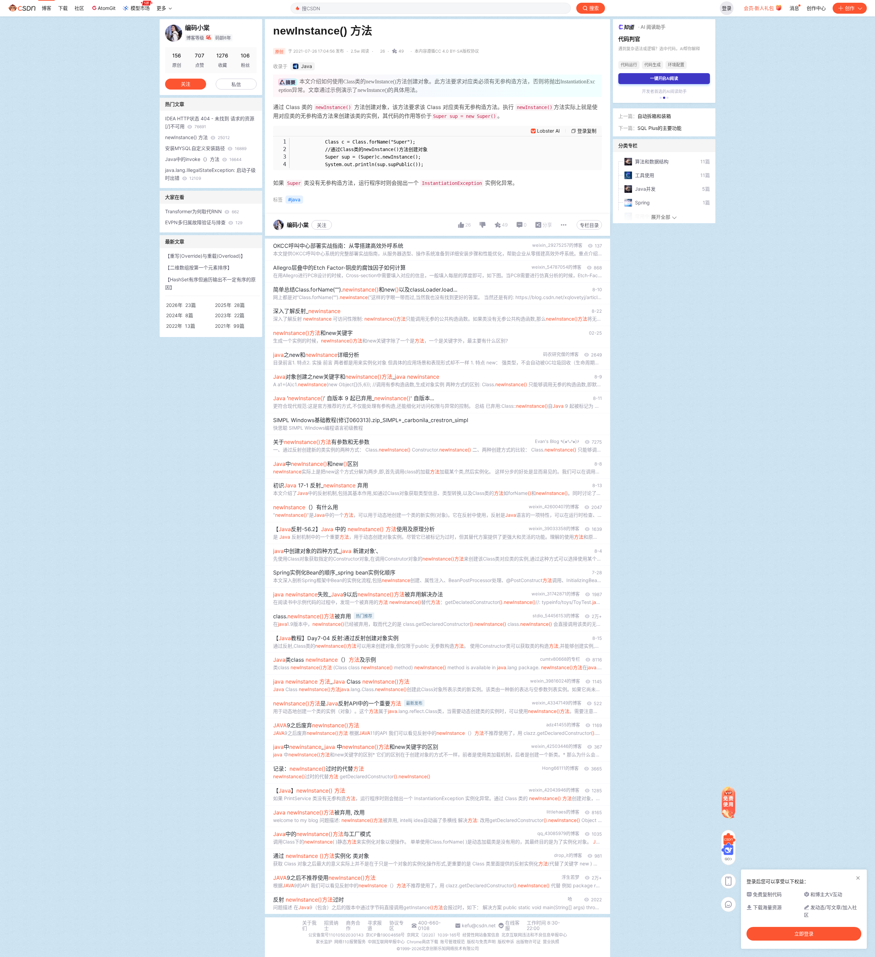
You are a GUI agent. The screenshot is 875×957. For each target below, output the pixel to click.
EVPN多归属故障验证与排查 (203, 222)
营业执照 (551, 941)
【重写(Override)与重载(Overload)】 (205, 256)
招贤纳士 (331, 925)
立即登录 (803, 933)
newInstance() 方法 (197, 137)
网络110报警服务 (350, 941)
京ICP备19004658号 (385, 935)
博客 (46, 8)
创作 (849, 8)
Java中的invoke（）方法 (203, 159)
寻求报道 (374, 925)
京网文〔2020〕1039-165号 (433, 935)
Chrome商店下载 (422, 941)
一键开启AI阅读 (664, 78)
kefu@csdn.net (479, 925)
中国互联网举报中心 (386, 941)
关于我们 (309, 925)
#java (294, 199)
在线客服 (512, 925)
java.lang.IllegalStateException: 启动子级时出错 (210, 174)
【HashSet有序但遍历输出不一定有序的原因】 (210, 283)
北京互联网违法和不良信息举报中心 (534, 935)
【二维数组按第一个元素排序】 (198, 267)
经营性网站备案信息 (480, 935)
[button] (661, 98)
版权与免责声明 (481, 941)
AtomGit (107, 8)
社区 (79, 8)
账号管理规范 (452, 941)
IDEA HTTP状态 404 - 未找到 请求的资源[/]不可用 (209, 122)
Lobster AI (548, 131)
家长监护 (324, 941)
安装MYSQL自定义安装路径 (205, 148)
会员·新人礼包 (759, 8)
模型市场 (140, 8)
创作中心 (816, 8)
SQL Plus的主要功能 (659, 128)
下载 (63, 8)
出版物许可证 (528, 941)
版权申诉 (506, 941)
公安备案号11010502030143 (336, 935)
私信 (236, 84)
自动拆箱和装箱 (654, 116)
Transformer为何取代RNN (202, 211)
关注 (321, 225)
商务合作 (353, 925)
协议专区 (396, 925)
